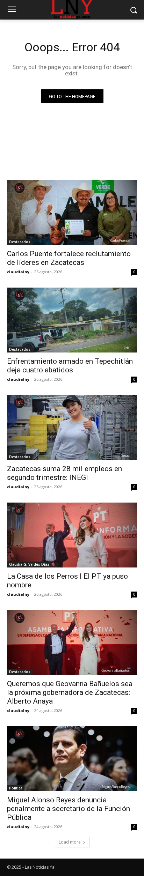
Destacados (19, 241)
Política (15, 788)
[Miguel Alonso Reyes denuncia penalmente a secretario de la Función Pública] (72, 758)
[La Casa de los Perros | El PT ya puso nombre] (72, 535)
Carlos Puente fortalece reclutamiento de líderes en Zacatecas (69, 258)
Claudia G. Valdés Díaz (29, 564)
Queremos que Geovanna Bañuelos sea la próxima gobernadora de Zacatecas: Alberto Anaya (69, 692)
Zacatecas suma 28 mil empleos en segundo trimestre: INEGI (64, 473)
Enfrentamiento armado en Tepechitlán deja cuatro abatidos (70, 365)
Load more (70, 842)
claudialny (18, 271)
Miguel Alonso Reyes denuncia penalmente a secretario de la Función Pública (68, 809)
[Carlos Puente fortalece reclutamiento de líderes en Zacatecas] (72, 212)
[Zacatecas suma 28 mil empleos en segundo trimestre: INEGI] (72, 427)
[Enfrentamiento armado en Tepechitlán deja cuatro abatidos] (72, 320)
